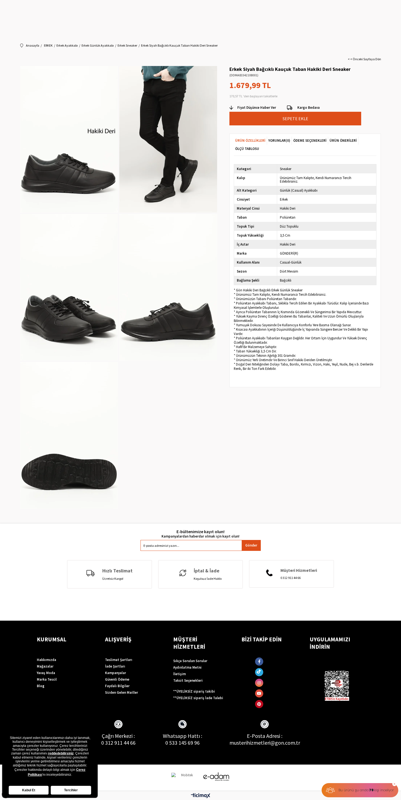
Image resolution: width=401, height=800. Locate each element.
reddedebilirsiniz (61, 753)
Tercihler (71, 790)
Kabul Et (28, 790)
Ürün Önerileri (343, 140)
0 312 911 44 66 (118, 742)
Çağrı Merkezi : (118, 735)
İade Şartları (115, 666)
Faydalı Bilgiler (117, 686)
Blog (40, 686)
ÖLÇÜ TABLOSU (247, 148)
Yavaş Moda (46, 673)
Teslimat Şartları (118, 659)
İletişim (179, 674)
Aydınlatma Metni (187, 667)
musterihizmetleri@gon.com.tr (264, 742)
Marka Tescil (47, 679)
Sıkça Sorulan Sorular (190, 661)
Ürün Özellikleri (250, 140)
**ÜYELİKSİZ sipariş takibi (194, 691)
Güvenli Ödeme (117, 679)
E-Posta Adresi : (264, 735)
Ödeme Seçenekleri (310, 140)
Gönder (251, 545)
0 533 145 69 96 (182, 742)
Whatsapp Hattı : (182, 735)
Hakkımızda (46, 659)
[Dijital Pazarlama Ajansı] (185, 777)
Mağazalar (45, 666)
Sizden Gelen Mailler (121, 692)
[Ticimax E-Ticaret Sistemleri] (200, 796)
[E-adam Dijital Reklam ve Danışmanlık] (216, 776)
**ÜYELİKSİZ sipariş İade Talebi (198, 698)
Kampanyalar (115, 673)
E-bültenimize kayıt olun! (200, 531)
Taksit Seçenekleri (188, 680)
